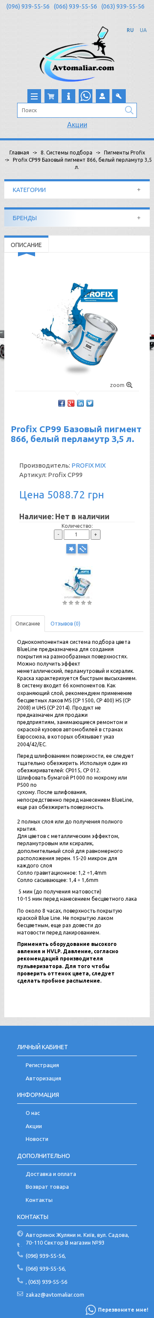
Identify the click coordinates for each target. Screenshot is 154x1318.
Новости (37, 1139)
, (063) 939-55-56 (46, 1282)
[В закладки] (71, 548)
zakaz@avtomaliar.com (55, 1295)
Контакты (39, 1200)
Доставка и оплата (51, 1174)
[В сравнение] (82, 548)
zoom (117, 385)
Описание (27, 623)
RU (130, 30)
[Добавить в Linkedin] (80, 403)
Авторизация (43, 1078)
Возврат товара (47, 1187)
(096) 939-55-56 (28, 6)
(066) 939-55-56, (46, 1268)
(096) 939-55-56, (46, 1256)
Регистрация (42, 1065)
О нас (33, 1113)
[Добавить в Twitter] (89, 403)
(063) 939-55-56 (123, 6)
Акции (77, 124)
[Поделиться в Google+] (71, 403)
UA (143, 30)
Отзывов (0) (65, 623)
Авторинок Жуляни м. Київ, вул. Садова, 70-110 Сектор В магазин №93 (77, 1239)
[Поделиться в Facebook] (61, 403)
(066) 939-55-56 (75, 6)
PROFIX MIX (88, 465)
